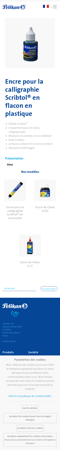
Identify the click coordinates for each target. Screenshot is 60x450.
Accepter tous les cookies (30, 428)
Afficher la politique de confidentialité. (30, 396)
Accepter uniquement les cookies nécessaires (30, 439)
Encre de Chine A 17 (30, 264)
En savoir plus (49, 289)
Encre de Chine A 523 (45, 209)
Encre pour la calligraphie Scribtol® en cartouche (15, 213)
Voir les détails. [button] (30, 408)
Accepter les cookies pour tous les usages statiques (30, 418)
